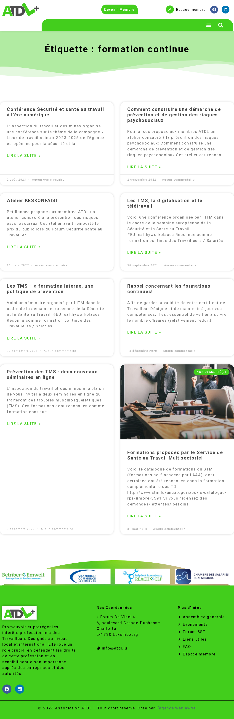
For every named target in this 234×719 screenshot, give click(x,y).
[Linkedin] (225, 9)
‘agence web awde (177, 708)
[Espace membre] (170, 9)
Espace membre (191, 10)
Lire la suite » (24, 155)
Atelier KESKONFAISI (32, 200)
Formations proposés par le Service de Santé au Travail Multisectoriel (175, 455)
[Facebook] (214, 9)
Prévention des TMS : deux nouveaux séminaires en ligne (52, 374)
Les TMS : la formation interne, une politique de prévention (50, 288)
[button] (220, 25)
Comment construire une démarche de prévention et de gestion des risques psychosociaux (174, 115)
